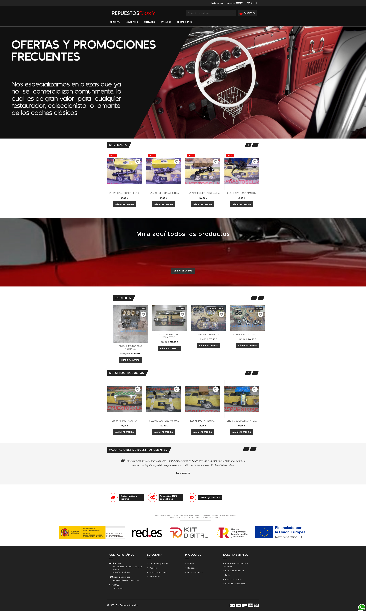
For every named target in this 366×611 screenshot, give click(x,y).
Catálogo (166, 22)
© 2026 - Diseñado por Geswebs (122, 605)
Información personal (158, 563)
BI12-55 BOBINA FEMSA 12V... (242, 420)
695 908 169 (117, 588)
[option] (183, 82)
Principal (115, 22)
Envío (227, 575)
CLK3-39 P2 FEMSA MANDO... (241, 192)
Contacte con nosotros (235, 583)
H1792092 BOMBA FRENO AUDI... (203, 192)
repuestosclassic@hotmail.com (126, 580)
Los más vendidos (195, 572)
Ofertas (190, 563)
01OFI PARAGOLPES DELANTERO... (169, 336)
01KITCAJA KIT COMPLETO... (247, 334)
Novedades (132, 22)
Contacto (149, 22)
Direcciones (154, 576)
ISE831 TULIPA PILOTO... (202, 420)
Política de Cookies (233, 579)
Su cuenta (154, 554)
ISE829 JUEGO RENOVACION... (164, 420)
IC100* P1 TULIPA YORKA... (124, 420)
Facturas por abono (158, 572)
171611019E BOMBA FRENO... (164, 192)
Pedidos (153, 568)
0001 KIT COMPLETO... (208, 334)
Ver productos (183, 270)
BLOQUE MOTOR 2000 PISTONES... (130, 347)
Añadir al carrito (124, 204)
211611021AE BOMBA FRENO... (124, 192)
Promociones (184, 22)
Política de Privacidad (234, 570)
